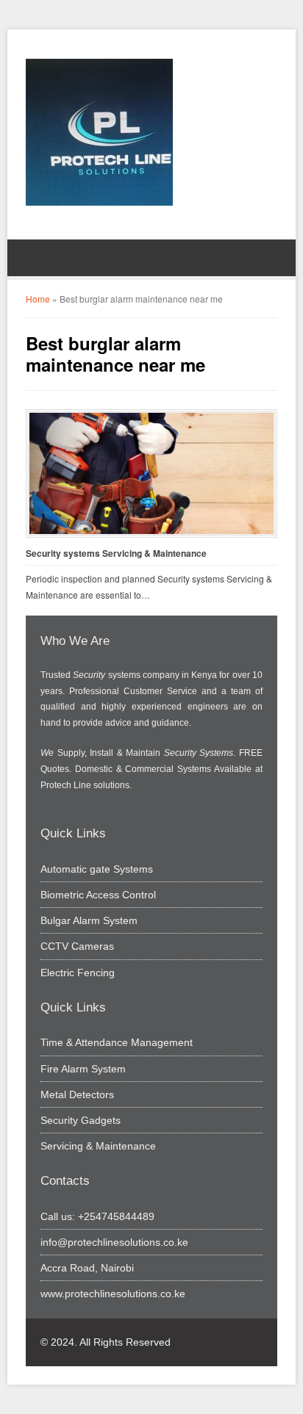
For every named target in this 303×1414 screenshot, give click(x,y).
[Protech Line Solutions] (99, 132)
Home (38, 298)
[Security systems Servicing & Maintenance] (151, 473)
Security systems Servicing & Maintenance (116, 553)
